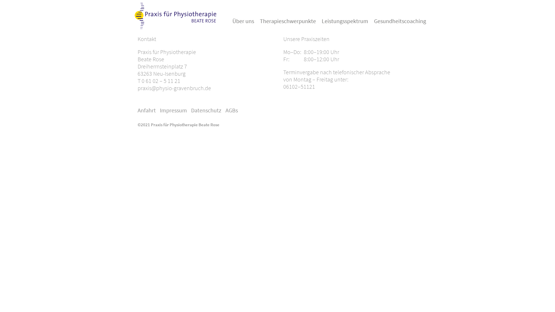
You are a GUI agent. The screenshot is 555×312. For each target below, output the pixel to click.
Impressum (173, 110)
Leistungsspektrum (345, 21)
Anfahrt (147, 110)
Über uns (243, 21)
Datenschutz (206, 110)
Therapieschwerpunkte (288, 21)
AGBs (231, 110)
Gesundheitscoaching (400, 21)
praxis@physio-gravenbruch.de (174, 88)
